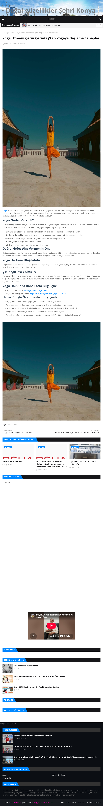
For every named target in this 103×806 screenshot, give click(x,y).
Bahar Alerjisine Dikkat (13, 461)
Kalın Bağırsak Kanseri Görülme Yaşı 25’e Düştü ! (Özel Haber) (39, 676)
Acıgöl (5, 775)
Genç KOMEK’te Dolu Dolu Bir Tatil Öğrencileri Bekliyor (37, 687)
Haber (13, 33)
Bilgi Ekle (90, 802)
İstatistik (81, 802)
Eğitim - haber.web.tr (11, 44)
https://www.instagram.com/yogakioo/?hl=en (48, 294)
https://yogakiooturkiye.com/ (35, 290)
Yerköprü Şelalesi (58, 775)
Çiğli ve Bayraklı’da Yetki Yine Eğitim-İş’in (82, 462)
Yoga (5, 210)
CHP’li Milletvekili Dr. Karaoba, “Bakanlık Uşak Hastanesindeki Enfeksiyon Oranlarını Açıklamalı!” (51, 464)
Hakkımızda (65, 802)
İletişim (97, 802)
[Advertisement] (51, 558)
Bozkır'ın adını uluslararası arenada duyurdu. (45, 25)
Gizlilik (73, 802)
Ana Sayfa (6, 33)
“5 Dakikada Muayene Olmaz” (26, 665)
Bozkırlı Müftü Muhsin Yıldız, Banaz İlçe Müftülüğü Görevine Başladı (43, 746)
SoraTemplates (16, 802)
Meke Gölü (7, 778)
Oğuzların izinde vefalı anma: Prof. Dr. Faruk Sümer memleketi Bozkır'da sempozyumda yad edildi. (55, 757)
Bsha (9, 425)
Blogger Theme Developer (43, 802)
